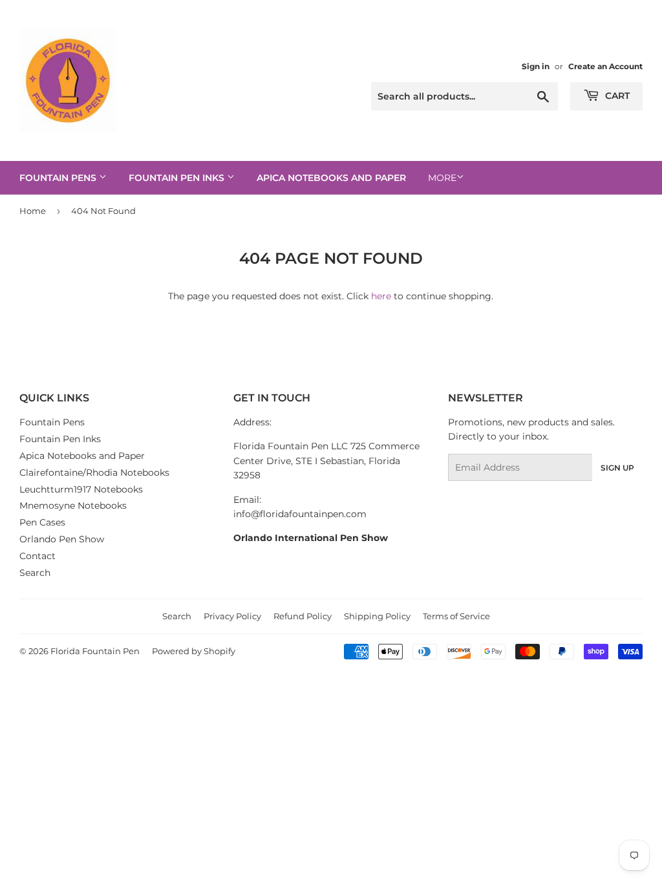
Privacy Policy (232, 616)
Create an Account (605, 66)
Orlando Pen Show (61, 539)
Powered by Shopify (193, 651)
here (381, 296)
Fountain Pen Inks (178, 178)
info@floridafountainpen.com (300, 514)
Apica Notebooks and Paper (331, 178)
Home (32, 211)
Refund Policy (302, 616)
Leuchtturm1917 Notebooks (81, 489)
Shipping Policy (377, 616)
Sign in (536, 66)
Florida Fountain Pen (95, 651)
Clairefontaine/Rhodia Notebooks (94, 472)
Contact (37, 556)
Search (34, 573)
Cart (616, 95)
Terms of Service (456, 616)
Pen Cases (42, 522)
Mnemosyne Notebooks (73, 505)
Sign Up (617, 468)
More (442, 178)
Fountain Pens (59, 178)
